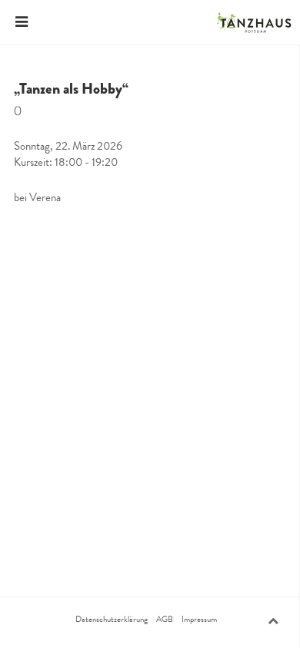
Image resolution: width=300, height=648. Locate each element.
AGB (164, 619)
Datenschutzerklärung (111, 619)
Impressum (199, 619)
